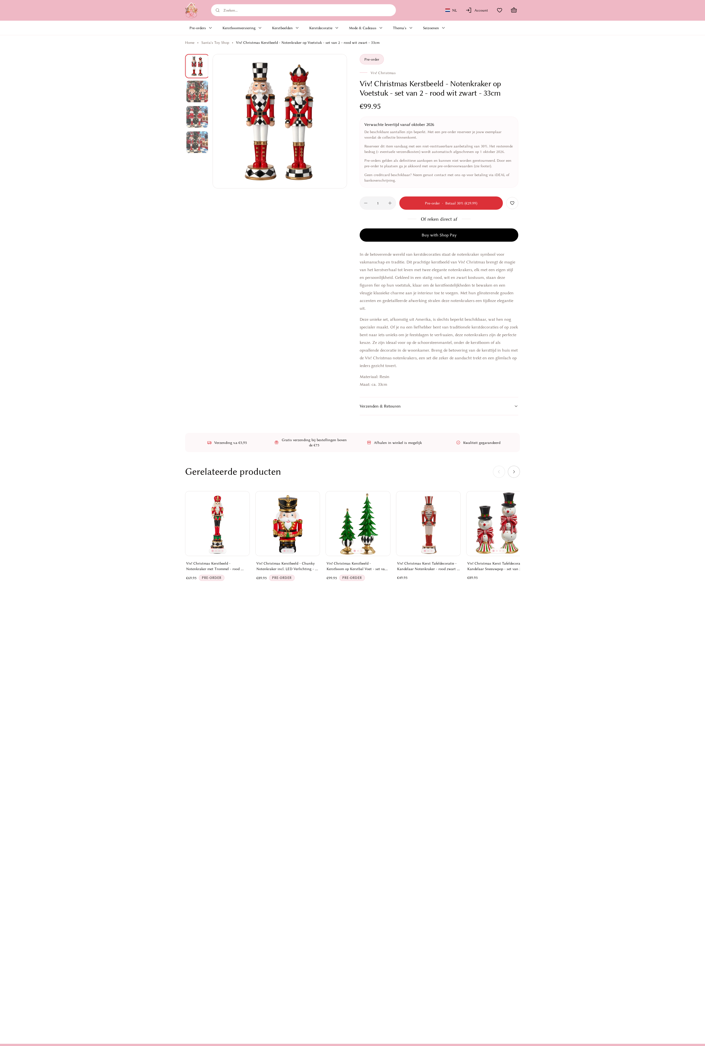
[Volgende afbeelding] (336, 121)
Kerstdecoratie (320, 28)
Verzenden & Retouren (380, 406)
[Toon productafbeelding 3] (197, 117)
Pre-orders (197, 28)
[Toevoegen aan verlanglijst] (512, 203)
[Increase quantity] (390, 203)
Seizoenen (431, 28)
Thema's (399, 28)
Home (189, 42)
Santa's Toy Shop (215, 42)
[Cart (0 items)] (514, 10)
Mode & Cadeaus (362, 28)
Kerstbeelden (282, 28)
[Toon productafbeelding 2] (197, 91)
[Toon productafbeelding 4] (197, 142)
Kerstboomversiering (239, 28)
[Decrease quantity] (366, 203)
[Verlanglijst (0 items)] (500, 10)
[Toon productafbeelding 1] (197, 66)
